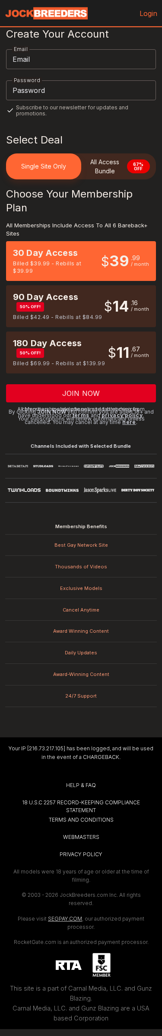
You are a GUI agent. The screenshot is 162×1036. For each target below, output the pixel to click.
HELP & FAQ (81, 785)
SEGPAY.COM (65, 918)
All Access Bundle (117, 166)
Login (149, 13)
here (129, 422)
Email (21, 49)
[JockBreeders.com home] (46, 13)
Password (27, 80)
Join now (81, 393)
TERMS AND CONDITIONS (81, 819)
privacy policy (122, 415)
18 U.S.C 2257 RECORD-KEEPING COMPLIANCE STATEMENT (81, 806)
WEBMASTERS (81, 837)
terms (81, 415)
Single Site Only (43, 166)
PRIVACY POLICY (81, 854)
